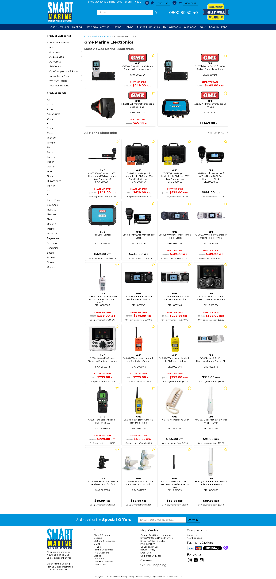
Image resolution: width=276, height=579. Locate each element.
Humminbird (54, 181)
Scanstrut (52, 243)
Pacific (50, 228)
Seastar (51, 252)
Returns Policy (147, 549)
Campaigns (100, 564)
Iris (48, 190)
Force (50, 152)
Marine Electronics (101, 36)
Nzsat (50, 219)
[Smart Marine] (60, 12)
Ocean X (51, 224)
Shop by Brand (218, 26)
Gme (50, 171)
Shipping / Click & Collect (153, 541)
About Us (191, 535)
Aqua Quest (53, 114)
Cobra (50, 133)
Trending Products (103, 561)
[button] (128, 2)
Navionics (52, 214)
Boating (98, 538)
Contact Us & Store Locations (155, 535)
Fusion (50, 161)
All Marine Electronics (59, 42)
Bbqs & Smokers (59, 26)
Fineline (51, 142)
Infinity (51, 185)
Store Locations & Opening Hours (105, 2)
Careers (146, 560)
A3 (48, 99)
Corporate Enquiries (150, 555)
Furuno (51, 157)
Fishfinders (55, 66)
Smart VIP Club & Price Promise (156, 538)
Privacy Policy (147, 543)
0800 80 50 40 (183, 12)
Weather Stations (59, 85)
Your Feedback (195, 538)
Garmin (51, 166)
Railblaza (52, 233)
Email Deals (146, 552)
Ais (51, 47)
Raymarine (53, 238)
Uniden (51, 267)
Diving (97, 543)
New (203, 26)
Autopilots (55, 61)
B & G (50, 118)
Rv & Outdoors (101, 552)
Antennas (54, 52)
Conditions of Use (149, 547)
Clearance (190, 26)
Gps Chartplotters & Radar (63, 71)
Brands (97, 555)
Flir (48, 147)
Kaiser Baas (53, 200)
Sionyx (50, 262)
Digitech (52, 137)
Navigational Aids (59, 76)
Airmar (50, 104)
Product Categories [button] (59, 35)
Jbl (48, 195)
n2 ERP (179, 577)
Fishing (97, 547)
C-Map (50, 128)
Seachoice (52, 248)
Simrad (51, 257)
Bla (48, 123)
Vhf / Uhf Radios (58, 80)
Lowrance (52, 204)
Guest (50, 176)
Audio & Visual (57, 56)
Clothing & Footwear (104, 541)
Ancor (50, 109)
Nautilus (51, 209)
